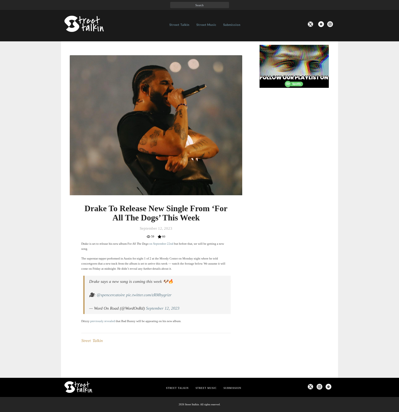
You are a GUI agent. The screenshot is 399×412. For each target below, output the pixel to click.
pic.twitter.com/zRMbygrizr (149, 295)
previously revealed (102, 321)
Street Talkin (179, 25)
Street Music (206, 25)
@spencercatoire (111, 295)
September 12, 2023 (162, 308)
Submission (231, 25)
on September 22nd (161, 243)
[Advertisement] (294, 168)
